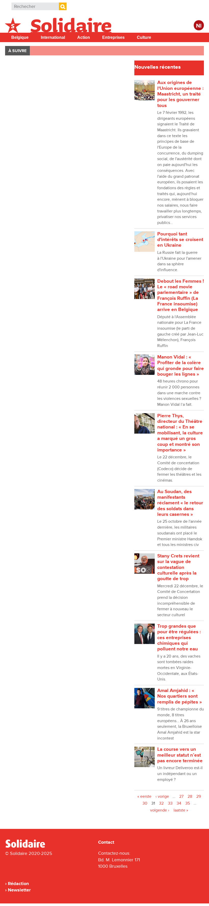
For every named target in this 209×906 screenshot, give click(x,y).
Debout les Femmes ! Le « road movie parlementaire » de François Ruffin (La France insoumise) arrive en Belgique (180, 295)
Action (83, 37)
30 (144, 803)
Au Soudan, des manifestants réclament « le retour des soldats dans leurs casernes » (180, 503)
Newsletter (19, 890)
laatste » (181, 810)
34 (179, 803)
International (53, 37)
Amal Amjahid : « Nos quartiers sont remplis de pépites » (179, 696)
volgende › (159, 810)
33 (170, 803)
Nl (199, 25)
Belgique (20, 37)
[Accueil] (27, 847)
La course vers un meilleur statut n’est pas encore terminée (180, 755)
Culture (144, 37)
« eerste (144, 796)
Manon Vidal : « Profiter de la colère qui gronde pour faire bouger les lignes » (180, 365)
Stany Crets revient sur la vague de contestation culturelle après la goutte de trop (178, 567)
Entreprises (113, 37)
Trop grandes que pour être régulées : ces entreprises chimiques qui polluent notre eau (179, 637)
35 (187, 803)
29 (198, 796)
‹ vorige (162, 796)
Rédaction (18, 883)
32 (161, 803)
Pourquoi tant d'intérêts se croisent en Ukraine (180, 239)
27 (181, 796)
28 (190, 796)
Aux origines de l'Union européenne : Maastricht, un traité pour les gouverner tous (180, 94)
